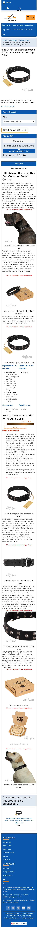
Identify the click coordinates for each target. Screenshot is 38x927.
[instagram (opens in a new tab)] (28, 908)
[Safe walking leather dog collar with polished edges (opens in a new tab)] (19, 495)
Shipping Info (7, 842)
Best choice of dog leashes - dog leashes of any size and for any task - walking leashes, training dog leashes (19, 889)
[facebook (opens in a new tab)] (8, 908)
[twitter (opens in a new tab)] (13, 908)
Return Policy (7, 849)
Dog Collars (29, 25)
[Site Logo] (10, 17)
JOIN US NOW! (18, 30)
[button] (35, 918)
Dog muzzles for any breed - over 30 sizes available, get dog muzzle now (16, 896)
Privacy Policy (7, 845)
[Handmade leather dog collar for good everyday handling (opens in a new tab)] (19, 293)
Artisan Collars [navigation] (24, 40)
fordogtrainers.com (27, 918)
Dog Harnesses (18, 25)
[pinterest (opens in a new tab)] (18, 908)
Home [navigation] (5, 40)
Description (19, 164)
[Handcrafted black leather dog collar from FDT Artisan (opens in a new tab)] (19, 344)
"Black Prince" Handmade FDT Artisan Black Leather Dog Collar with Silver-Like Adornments (19, 820)
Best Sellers (28, 30)
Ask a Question (8, 107)
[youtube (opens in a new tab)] (23, 908)
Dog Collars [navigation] (13, 40)
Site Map (5, 856)
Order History (7, 868)
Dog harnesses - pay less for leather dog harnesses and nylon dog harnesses (19, 901)
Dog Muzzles (6, 25)
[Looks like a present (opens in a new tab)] (19, 726)
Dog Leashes (6, 30)
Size (5, 117)
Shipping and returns (18, 168)
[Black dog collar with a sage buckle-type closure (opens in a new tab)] (19, 562)
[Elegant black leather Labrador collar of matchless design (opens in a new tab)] (19, 766)
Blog (3, 34)
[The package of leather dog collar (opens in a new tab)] (19, 687)
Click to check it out (19, 151)
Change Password (8, 872)
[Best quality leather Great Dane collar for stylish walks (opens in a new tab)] (19, 227)
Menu (8, 2)
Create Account (7, 875)
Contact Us (6, 859)
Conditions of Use (8, 852)
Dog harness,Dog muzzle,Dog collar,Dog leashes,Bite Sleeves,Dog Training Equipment (18, 916)
